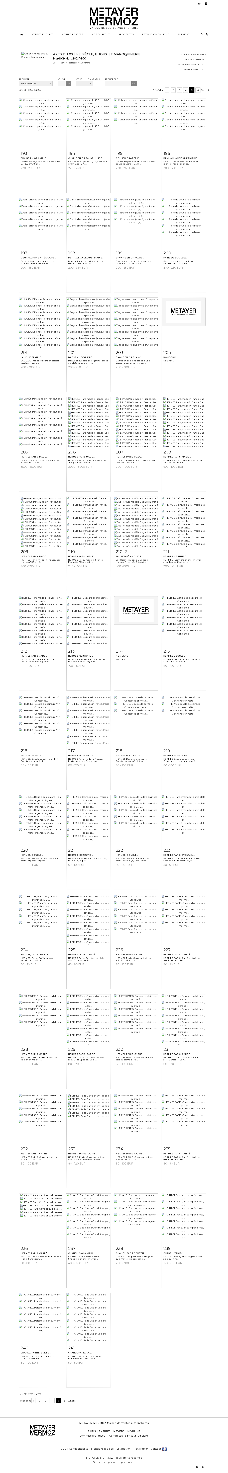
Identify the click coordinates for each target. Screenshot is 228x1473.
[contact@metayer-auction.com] (199, 3)
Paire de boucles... (175, 257)
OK (68, 83)
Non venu (169, 357)
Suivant (205, 90)
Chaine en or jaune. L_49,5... (86, 158)
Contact (156, 1448)
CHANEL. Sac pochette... (131, 1253)
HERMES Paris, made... (129, 456)
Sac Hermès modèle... (130, 556)
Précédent (158, 90)
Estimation (123, 1448)
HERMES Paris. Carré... (82, 954)
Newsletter (140, 1448)
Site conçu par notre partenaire (114, 1462)
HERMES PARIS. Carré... (177, 954)
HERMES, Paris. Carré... (83, 1153)
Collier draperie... (128, 158)
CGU (63, 1448)
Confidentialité (78, 1448)
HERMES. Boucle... (32, 755)
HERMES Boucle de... (129, 755)
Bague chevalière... (81, 357)
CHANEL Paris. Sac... (80, 1352)
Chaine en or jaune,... (35, 158)
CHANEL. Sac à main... (81, 1253)
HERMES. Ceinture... (175, 556)
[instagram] (205, 3)
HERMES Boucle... (174, 656)
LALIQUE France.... (32, 357)
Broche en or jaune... (130, 257)
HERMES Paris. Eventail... (179, 855)
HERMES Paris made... (81, 456)
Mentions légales (102, 1448)
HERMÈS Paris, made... (34, 456)
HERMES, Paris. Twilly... (35, 954)
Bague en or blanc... (129, 357)
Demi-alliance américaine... (181, 158)
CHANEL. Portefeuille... (36, 1352)
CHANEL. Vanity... (173, 1253)
